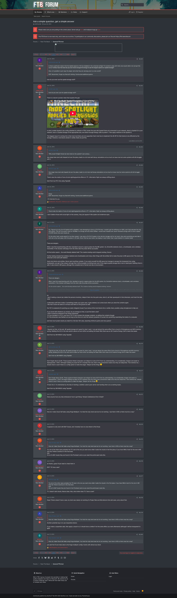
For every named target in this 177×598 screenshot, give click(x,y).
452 (46, 54)
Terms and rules (118, 591)
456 (61, 54)
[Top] (140, 591)
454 (53, 54)
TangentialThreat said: (55, 274)
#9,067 (141, 222)
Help (133, 591)
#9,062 (141, 85)
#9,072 (141, 394)
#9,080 (141, 534)
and (58, 547)
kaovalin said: (52, 374)
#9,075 (141, 439)
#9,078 (141, 497)
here (81, 29)
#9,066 (141, 207)
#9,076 (141, 461)
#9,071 (141, 370)
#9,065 (141, 187)
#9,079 (141, 512)
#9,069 (141, 327)
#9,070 (141, 343)
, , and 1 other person (63, 201)
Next (72, 54)
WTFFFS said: (52, 168)
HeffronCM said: (53, 62)
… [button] (42, 54)
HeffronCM (38, 24)
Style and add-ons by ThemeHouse (79, 596)
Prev (36, 54)
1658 (67, 54)
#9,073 (141, 409)
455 (57, 54)
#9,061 (141, 59)
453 (50, 54)
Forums (73, 579)
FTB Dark (39, 591)
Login (110, 576)
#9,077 (141, 476)
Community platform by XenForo (50, 596)
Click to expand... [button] (95, 290)
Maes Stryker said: (54, 442)
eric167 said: (52, 89)
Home (72, 576)
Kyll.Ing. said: (52, 150)
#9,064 (141, 165)
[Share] (137, 59)
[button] (56, 12)
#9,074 (141, 424)
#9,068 (141, 271)
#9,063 (141, 147)
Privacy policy (127, 591)
